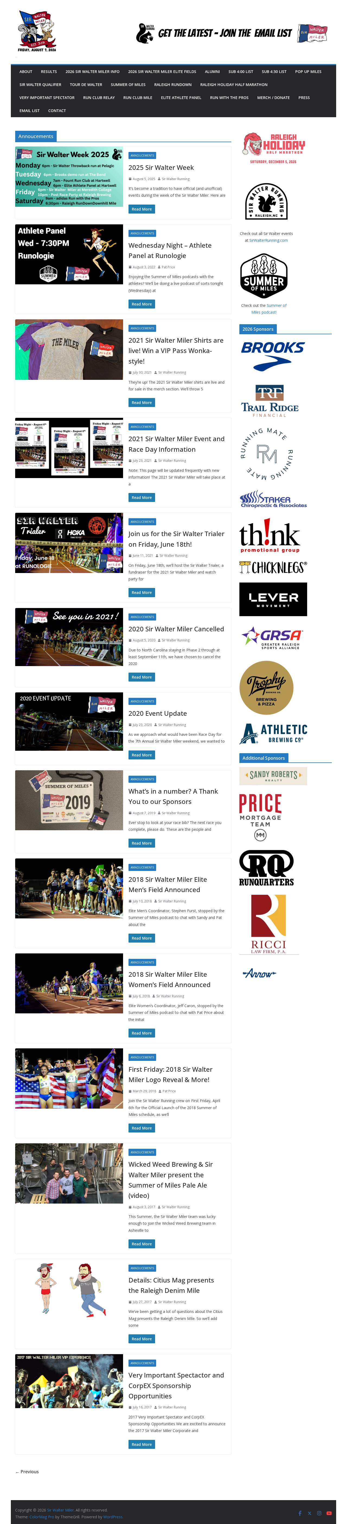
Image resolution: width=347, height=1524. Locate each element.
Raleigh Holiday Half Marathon (234, 84)
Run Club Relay (99, 97)
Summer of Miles (128, 84)
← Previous (27, 1472)
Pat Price (168, 267)
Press (304, 97)
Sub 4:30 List (274, 71)
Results (49, 71)
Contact (57, 110)
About (26, 71)
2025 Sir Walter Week (161, 167)
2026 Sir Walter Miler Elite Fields (162, 71)
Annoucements (142, 155)
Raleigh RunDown (173, 84)
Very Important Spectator (47, 97)
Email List (30, 110)
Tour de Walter (86, 84)
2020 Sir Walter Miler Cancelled (176, 628)
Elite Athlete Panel (181, 97)
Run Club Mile (137, 97)
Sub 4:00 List (241, 71)
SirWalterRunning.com (268, 240)
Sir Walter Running (175, 179)
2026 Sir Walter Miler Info (93, 71)
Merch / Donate (273, 97)
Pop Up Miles (308, 71)
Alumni (212, 71)
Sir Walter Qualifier (40, 84)
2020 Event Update (157, 713)
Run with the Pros (229, 97)
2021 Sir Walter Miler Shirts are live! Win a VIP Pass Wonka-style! (176, 350)
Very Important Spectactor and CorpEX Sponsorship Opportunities (176, 1385)
